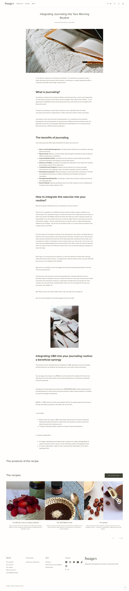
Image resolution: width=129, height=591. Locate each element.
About (33, 4)
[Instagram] (70, 562)
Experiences (19, 4)
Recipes (27, 4)
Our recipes (9, 567)
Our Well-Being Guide (12, 573)
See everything (113, 475)
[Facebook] (74, 562)
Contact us (48, 562)
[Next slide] (121, 538)
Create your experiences (32, 562)
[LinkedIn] (66, 562)
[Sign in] (119, 4)
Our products (10, 562)
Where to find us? (11, 570)
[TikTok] (82, 562)
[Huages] (91, 559)
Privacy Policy (49, 567)
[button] (115, 4)
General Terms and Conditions (54, 565)
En (110, 4)
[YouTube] (78, 562)
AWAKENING (68, 389)
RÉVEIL (58, 376)
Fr (108, 4)
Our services (9, 565)
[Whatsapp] (66, 566)
